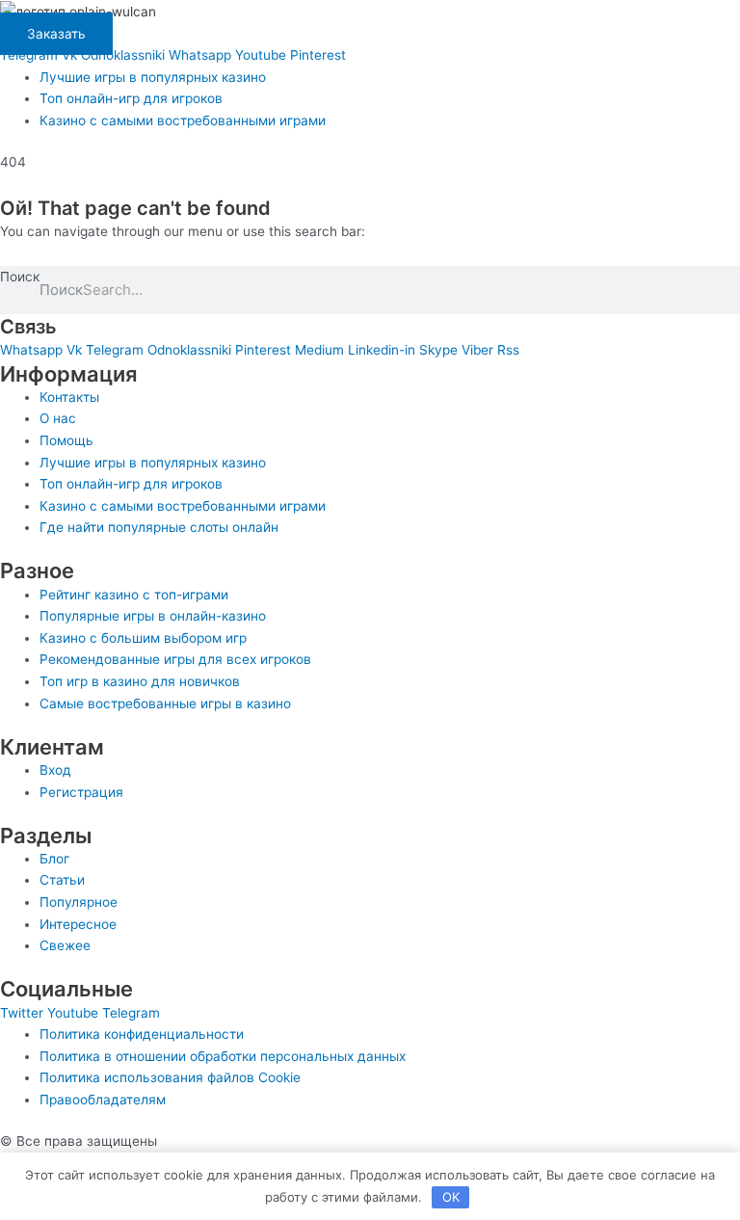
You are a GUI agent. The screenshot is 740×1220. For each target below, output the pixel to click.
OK (451, 1197)
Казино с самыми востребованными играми (183, 120)
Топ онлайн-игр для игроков (131, 98)
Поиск (20, 276)
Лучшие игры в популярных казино (153, 77)
